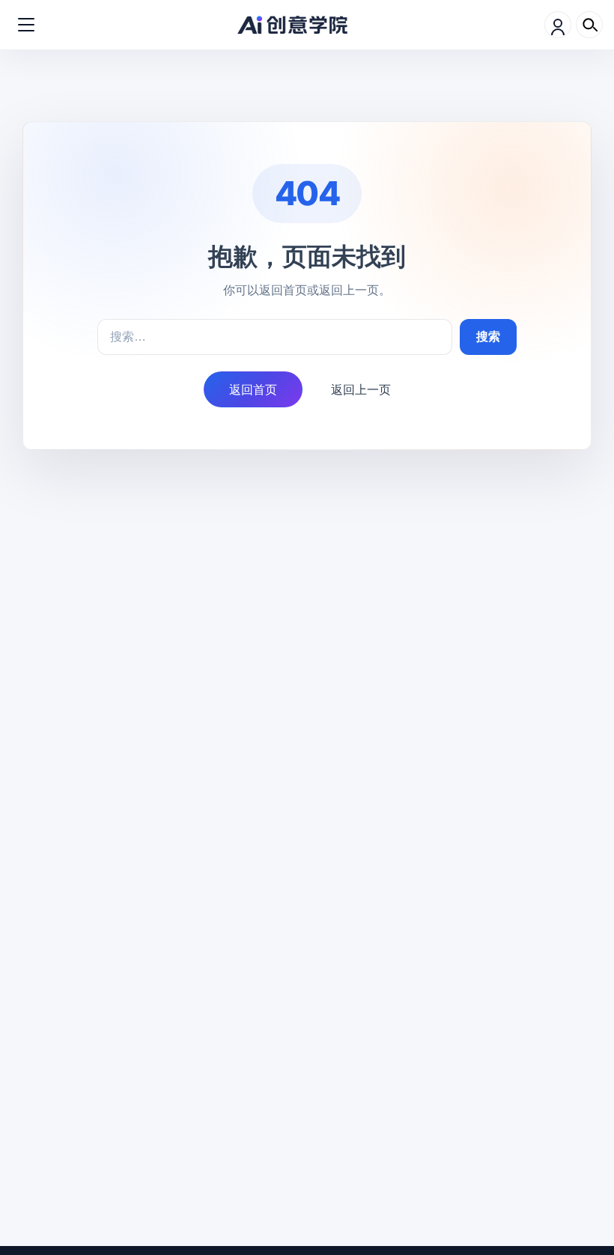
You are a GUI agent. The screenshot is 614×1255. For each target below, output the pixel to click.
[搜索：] (274, 337)
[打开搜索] (589, 24)
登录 (557, 24)
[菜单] (26, 25)
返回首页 (253, 389)
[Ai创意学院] (293, 25)
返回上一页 (361, 389)
